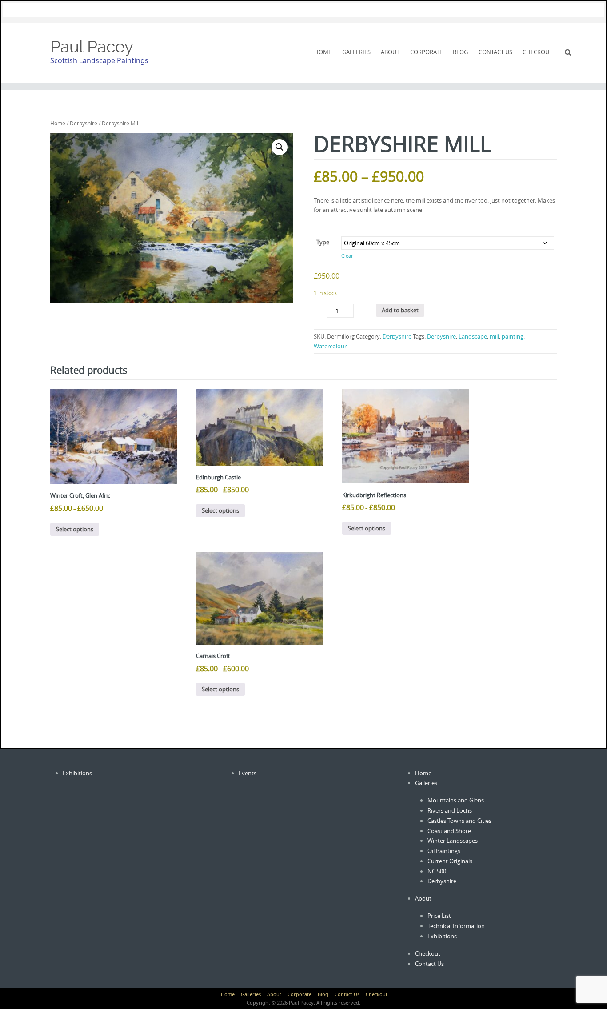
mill (494, 336)
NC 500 (436, 871)
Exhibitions (77, 773)
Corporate (426, 52)
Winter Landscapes (452, 841)
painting (512, 336)
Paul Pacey (91, 46)
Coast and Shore (449, 831)
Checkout (537, 52)
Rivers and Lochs (449, 810)
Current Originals (449, 861)
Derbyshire (83, 123)
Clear (347, 256)
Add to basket (400, 310)
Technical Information (456, 926)
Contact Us (495, 52)
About (390, 52)
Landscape (473, 336)
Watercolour (330, 346)
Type (322, 242)
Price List (439, 916)
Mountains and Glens (455, 800)
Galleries (356, 52)
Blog (460, 52)
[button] (280, 147)
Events (247, 773)
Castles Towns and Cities (459, 821)
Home (322, 52)
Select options (74, 529)
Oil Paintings (443, 851)
